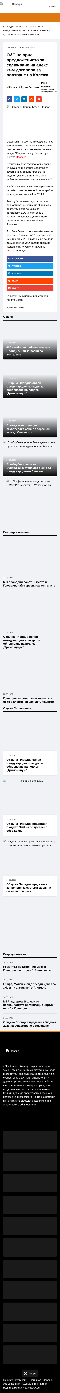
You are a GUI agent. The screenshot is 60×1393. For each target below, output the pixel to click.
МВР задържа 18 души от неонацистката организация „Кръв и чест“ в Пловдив (29, 1005)
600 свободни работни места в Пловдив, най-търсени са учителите (28, 351)
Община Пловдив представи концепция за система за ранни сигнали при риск (28, 888)
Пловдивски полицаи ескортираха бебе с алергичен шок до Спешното (28, 429)
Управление (22, 27)
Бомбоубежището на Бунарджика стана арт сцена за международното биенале (28, 468)
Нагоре (32, 1373)
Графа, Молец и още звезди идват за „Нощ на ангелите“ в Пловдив (29, 985)
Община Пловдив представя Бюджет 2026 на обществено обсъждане (26, 827)
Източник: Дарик (15, 308)
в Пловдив (8, 27)
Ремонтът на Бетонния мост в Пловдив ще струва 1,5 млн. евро (27, 968)
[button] (9, 99)
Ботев (10, 250)
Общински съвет (27, 296)
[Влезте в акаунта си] (54, 17)
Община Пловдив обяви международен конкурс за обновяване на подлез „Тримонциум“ (25, 765)
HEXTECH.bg (28, 1384)
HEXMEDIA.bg (31, 1387)
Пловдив (21, 157)
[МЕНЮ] (5, 17)
